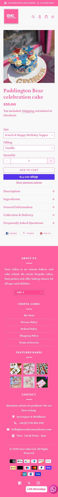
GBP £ (20, 292)
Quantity (9, 155)
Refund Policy (29, 329)
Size (6, 129)
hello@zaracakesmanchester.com (31, 429)
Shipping (28, 111)
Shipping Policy (29, 335)
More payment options (29, 182)
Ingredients (11, 199)
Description (11, 191)
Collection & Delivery (18, 215)
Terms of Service (29, 342)
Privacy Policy (29, 322)
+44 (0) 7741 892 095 (31, 423)
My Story (29, 315)
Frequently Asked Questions (23, 223)
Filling (7, 142)
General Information (18, 207)
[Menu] (52, 16)
